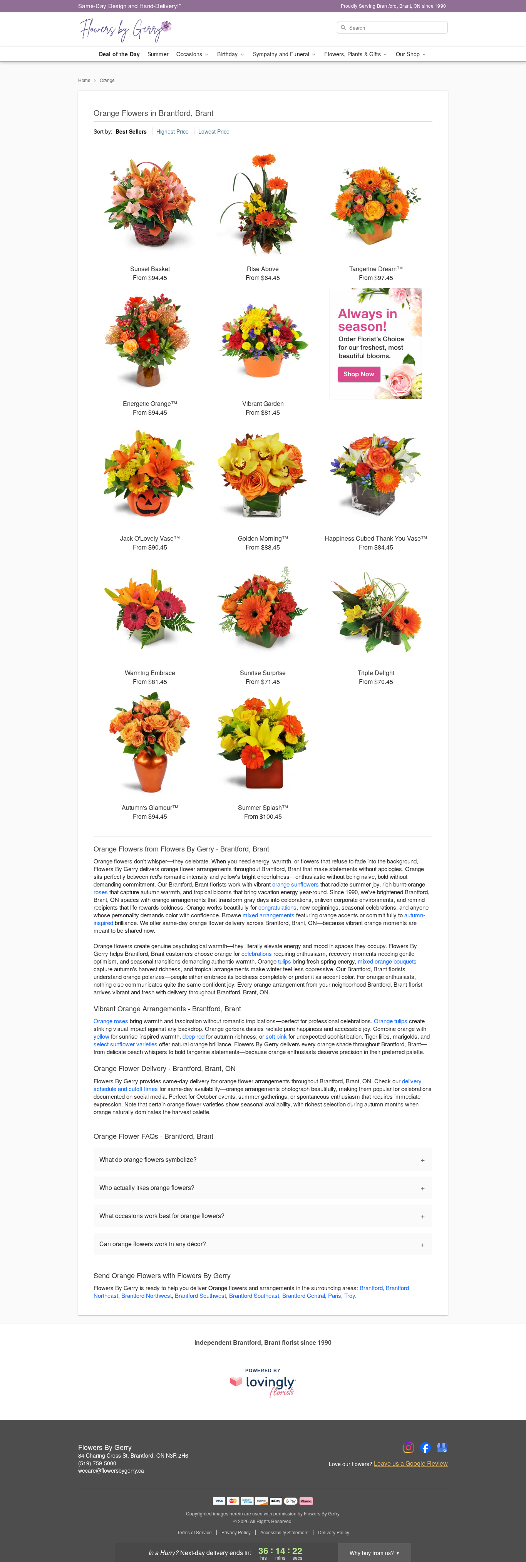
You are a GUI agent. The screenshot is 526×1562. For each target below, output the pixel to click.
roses (101, 892)
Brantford (371, 1288)
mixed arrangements (269, 915)
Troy (349, 1295)
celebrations (256, 953)
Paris (334, 1295)
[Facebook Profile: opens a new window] (425, 1447)
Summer (158, 54)
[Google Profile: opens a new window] (442, 1447)
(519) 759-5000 (97, 1463)
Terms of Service (194, 1532)
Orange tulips (390, 1021)
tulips (284, 961)
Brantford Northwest (146, 1295)
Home (84, 80)
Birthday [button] (228, 54)
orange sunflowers (295, 884)
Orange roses (111, 1021)
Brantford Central (303, 1295)
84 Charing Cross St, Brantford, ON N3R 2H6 (133, 1455)
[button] (505, 1529)
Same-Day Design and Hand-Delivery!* (129, 6)
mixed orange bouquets (387, 961)
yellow (101, 1036)
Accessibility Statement (284, 1532)
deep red (193, 1036)
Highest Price (172, 131)
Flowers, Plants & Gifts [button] (353, 54)
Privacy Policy (236, 1532)
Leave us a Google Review (411, 1463)
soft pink (276, 1036)
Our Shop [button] (408, 54)
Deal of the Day (119, 54)
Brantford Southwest (200, 1295)
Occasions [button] (190, 54)
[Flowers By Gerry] (133, 29)
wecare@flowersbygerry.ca (111, 1470)
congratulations (277, 907)
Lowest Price (213, 131)
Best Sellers (131, 131)
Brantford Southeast (254, 1295)
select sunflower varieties (125, 1044)
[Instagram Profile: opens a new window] (408, 1447)
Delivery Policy (333, 1532)
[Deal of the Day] (376, 343)
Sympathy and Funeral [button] (282, 54)
